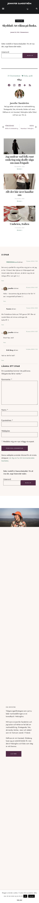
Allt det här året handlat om (19, 193)
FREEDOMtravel (12, 262)
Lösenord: (5, 52)
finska (26, 76)
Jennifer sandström (19, 3)
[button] (3, 8)
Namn (4, 410)
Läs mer (14, 753)
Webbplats (5, 431)
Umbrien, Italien (19, 224)
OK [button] (25, 896)
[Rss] (30, 85)
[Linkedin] (19, 85)
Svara (2, 280)
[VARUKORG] (27, 9)
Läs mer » (19, 169)
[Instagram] (14, 85)
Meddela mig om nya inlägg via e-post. (18, 441)
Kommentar (6, 379)
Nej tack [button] (31, 896)
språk (31, 76)
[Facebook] (9, 85)
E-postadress (7, 420)
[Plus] (24, 85)
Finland (19, 21)
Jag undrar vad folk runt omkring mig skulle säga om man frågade (19, 159)
